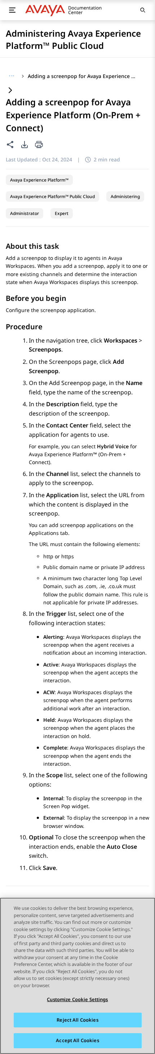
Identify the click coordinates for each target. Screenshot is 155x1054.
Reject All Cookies (77, 1020)
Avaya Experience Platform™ (39, 180)
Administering (125, 196)
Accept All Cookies (77, 1040)
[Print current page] (39, 145)
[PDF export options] (24, 144)
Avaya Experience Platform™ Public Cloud (52, 196)
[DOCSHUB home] (65, 10)
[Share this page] (10, 144)
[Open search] (143, 10)
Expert (61, 213)
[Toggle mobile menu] (12, 10)
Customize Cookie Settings (77, 999)
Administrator (24, 213)
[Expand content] (10, 91)
